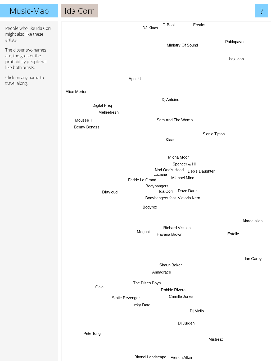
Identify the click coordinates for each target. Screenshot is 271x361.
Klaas (170, 139)
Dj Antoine (170, 99)
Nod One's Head (169, 170)
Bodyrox (150, 207)
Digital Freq (102, 106)
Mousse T (83, 120)
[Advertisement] (29, 171)
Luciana (160, 174)
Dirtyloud (110, 193)
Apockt (135, 78)
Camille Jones (181, 296)
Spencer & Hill (185, 164)
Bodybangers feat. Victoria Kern (172, 198)
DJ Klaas (150, 28)
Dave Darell (188, 190)
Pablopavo (234, 40)
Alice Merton (77, 91)
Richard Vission (177, 227)
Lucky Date (141, 305)
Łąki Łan (235, 56)
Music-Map (29, 10)
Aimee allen (252, 221)
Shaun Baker (169, 265)
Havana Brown (169, 234)
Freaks (199, 24)
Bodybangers (157, 186)
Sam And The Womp (175, 120)
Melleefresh (108, 113)
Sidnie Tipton (214, 134)
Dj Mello (197, 311)
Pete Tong (92, 333)
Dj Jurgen (186, 323)
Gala (99, 286)
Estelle (233, 233)
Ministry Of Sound (182, 45)
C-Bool (168, 24)
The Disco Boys (145, 282)
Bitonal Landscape (150, 357)
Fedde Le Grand (142, 180)
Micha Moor (178, 157)
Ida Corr (166, 191)
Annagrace (162, 272)
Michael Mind (182, 178)
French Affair (182, 357)
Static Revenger (126, 298)
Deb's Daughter (201, 171)
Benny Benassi (87, 126)
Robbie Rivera (174, 289)
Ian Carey (253, 258)
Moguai (142, 231)
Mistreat (216, 339)
